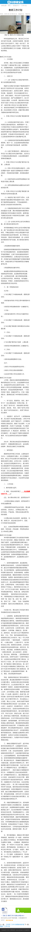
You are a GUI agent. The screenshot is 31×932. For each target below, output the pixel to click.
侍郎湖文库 (12, 930)
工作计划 (24, 5)
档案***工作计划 (5, 926)
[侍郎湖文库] (15, 2)
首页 (9, 5)
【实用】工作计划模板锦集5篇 (15, 924)
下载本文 (27, 14)
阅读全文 (21, 14)
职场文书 (16, 5)
